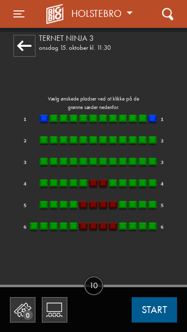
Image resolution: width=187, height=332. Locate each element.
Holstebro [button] (97, 13)
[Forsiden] (56, 14)
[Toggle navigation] (168, 13)
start (154, 309)
